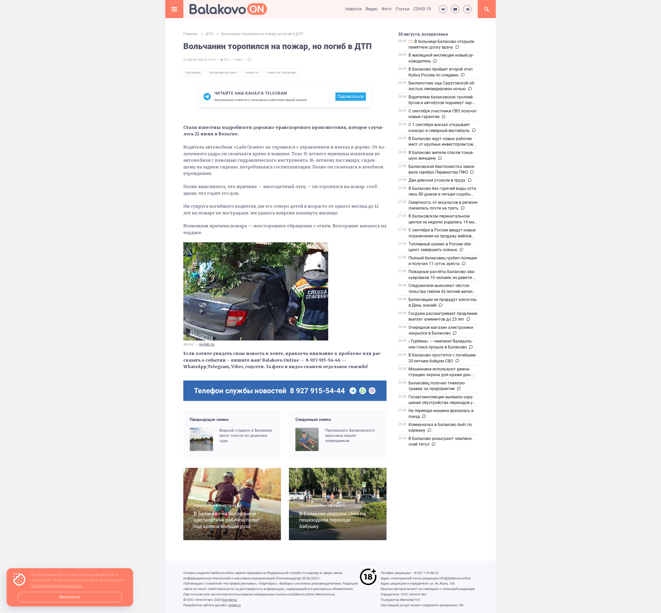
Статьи (402, 8)
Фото (386, 8)
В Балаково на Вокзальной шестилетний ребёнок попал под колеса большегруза (227, 520)
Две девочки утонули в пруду (437, 180)
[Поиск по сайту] (487, 9)
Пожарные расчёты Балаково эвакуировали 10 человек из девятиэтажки (441, 277)
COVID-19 (422, 8)
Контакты (229, 600)
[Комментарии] (457, 47)
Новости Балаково (281, 72)
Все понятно (69, 597)
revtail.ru (234, 605)
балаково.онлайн (223, 72)
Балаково (193, 72)
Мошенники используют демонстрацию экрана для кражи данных (439, 375)
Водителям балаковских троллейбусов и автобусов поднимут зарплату (441, 103)
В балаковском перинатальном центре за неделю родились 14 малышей (441, 222)
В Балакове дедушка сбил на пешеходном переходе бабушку (332, 520)
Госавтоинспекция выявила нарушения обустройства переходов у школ (441, 402)
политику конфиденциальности (56, 586)
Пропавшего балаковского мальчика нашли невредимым (350, 435)
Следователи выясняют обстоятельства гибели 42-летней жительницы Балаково (442, 291)
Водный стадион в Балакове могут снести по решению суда (245, 435)
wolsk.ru (207, 344)
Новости (353, 8)
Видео (371, 8)
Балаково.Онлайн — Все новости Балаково (228, 9)
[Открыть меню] (174, 9)
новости (252, 72)
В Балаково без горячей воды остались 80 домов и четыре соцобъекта (442, 194)
